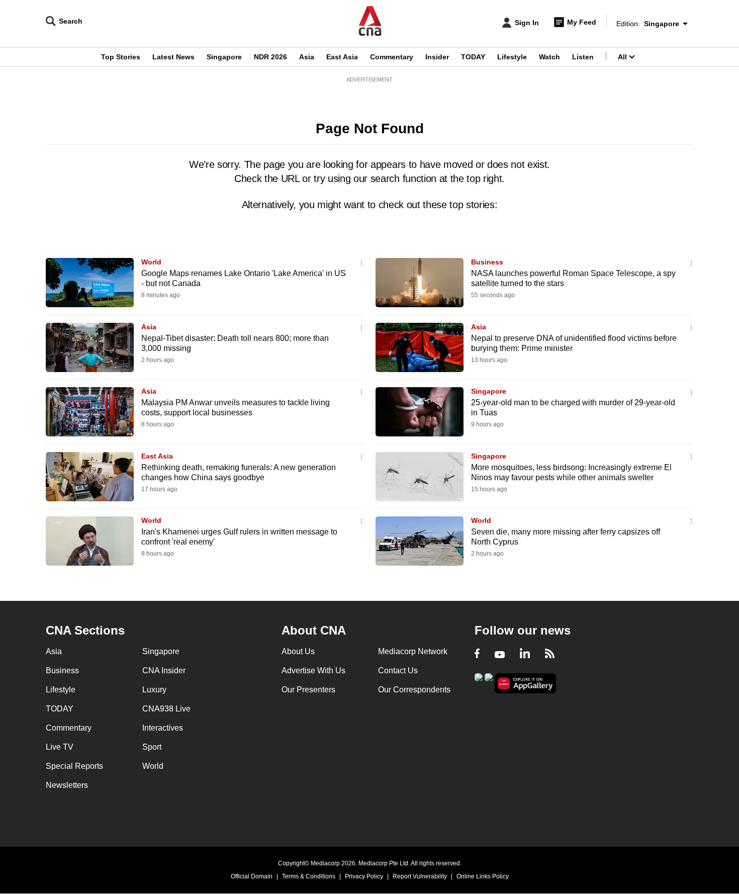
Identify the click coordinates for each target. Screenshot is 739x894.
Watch (549, 57)
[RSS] (550, 654)
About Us (298, 651)
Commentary (391, 57)
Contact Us (398, 670)
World (151, 262)
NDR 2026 (270, 57)
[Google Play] (479, 682)
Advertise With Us (313, 670)
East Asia (342, 57)
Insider (437, 57)
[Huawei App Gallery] (525, 683)
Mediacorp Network (412, 651)
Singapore (224, 57)
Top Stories (120, 57)
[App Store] (489, 682)
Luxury (154, 689)
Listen (583, 57)
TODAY (473, 57)
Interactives (162, 728)
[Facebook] (477, 654)
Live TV (59, 747)
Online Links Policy (482, 876)
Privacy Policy (364, 876)
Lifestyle (512, 57)
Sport (151, 747)
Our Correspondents (414, 689)
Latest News (173, 57)
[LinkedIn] (525, 654)
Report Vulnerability (420, 876)
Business (487, 262)
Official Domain (251, 876)
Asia (306, 57)
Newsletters (67, 785)
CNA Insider (164, 670)
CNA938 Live (166, 708)
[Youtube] (500, 654)
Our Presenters (308, 689)
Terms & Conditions (308, 876)
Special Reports (74, 766)
